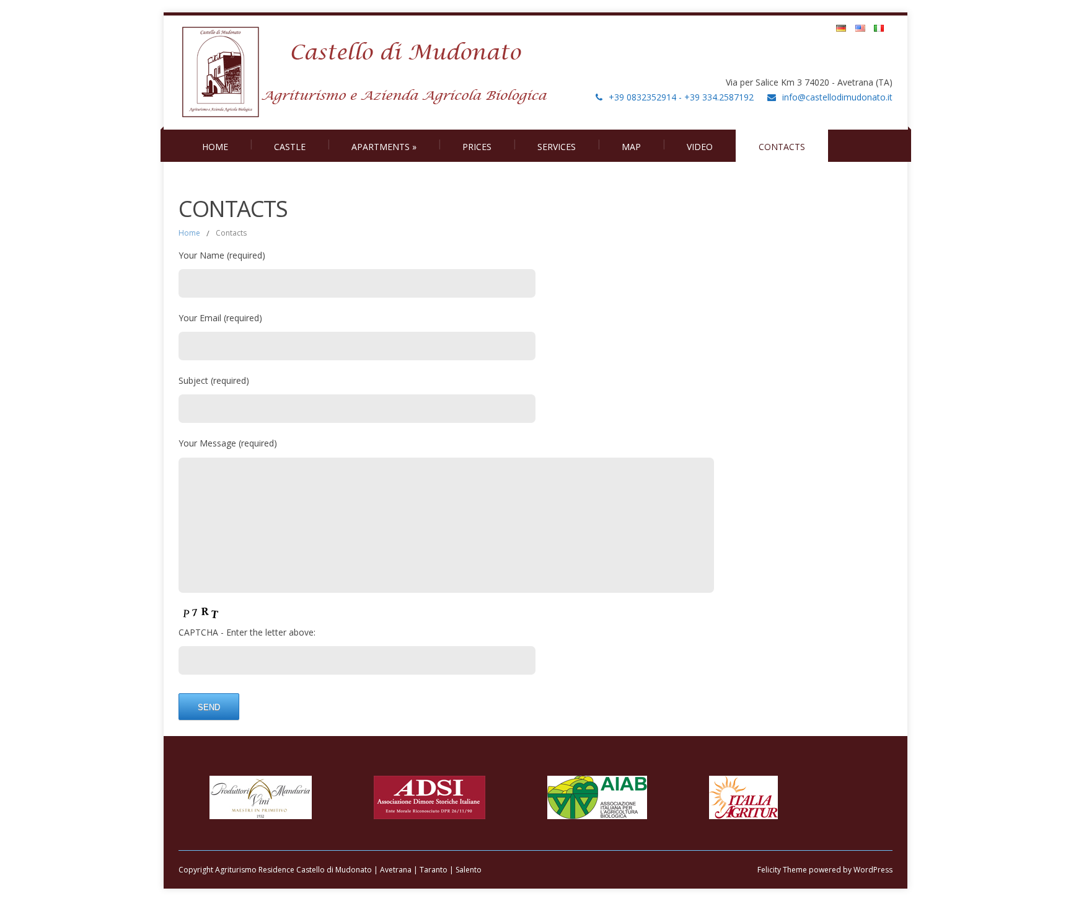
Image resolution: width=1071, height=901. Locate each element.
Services (556, 147)
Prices (476, 147)
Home (215, 147)
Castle (290, 147)
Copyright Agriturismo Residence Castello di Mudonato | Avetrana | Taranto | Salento (330, 869)
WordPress (872, 869)
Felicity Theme (782, 869)
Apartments (383, 147)
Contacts (782, 147)
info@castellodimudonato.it (837, 97)
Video (700, 147)
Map (631, 147)
